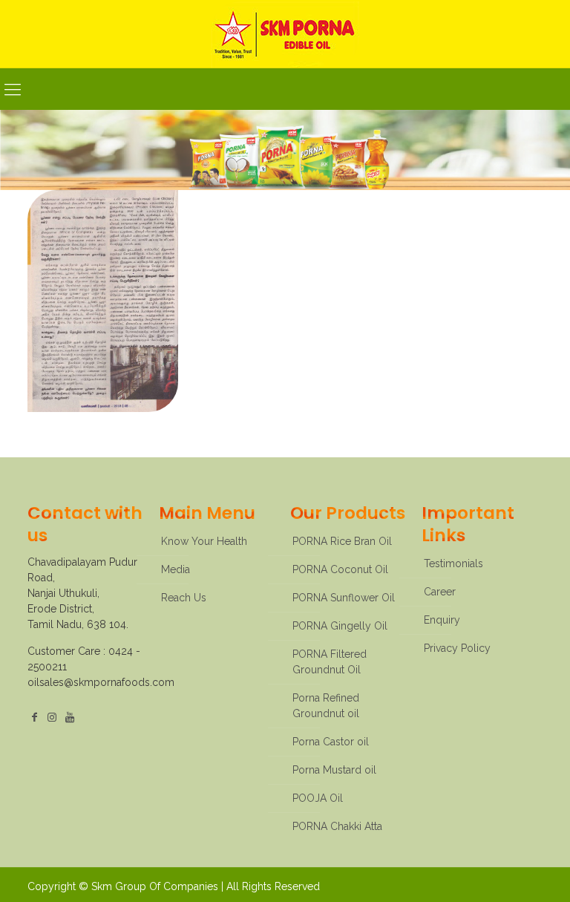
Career (440, 592)
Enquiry (442, 620)
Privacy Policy (457, 648)
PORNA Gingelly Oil (339, 626)
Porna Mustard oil (334, 770)
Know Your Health (204, 541)
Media (175, 569)
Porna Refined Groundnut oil (325, 705)
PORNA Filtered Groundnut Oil (329, 662)
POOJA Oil (317, 798)
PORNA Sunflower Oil (343, 598)
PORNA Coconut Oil (340, 569)
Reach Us (183, 598)
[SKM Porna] (285, 34)
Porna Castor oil (330, 742)
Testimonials (453, 563)
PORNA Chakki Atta (337, 826)
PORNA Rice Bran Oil (342, 541)
